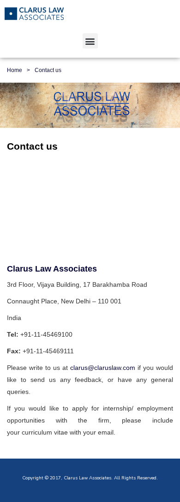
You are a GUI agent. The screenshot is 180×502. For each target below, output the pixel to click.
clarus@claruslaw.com (102, 367)
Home (14, 70)
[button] (90, 40)
